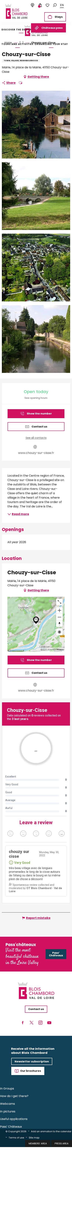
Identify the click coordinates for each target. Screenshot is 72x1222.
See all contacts (36, 438)
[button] (55, 5)
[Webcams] (32, 5)
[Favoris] (47, 5)
